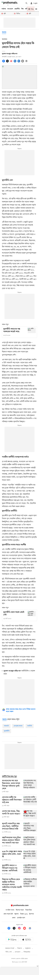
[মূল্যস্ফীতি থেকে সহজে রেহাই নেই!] (32, 613)
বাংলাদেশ (10, 9)
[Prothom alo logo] (19, 906)
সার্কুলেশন (28, 948)
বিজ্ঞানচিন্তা (28, 910)
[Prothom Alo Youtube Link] (25, 929)
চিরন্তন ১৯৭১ (24, 914)
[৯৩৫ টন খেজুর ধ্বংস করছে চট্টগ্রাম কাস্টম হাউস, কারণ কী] (30, 855)
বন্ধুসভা (16, 914)
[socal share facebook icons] (4, 62)
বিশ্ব (22, 9)
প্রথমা (14, 918)
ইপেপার (31, 914)
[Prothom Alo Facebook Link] (9, 929)
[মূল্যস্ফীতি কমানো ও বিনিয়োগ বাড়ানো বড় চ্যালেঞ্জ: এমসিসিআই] (30, 869)
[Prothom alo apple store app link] (26, 939)
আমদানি (6, 726)
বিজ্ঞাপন (19, 948)
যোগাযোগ (17, 952)
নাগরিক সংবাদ (10, 910)
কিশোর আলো (20, 910)
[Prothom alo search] (26, 3)
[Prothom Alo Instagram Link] (20, 929)
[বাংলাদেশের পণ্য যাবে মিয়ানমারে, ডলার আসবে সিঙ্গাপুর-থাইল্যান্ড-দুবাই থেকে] (30, 786)
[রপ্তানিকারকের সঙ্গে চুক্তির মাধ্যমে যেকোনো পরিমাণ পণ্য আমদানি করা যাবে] (30, 841)
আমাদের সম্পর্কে (9, 948)
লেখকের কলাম (18, 726)
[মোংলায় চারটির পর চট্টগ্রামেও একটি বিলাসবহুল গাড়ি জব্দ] (30, 801)
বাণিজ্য (27, 9)
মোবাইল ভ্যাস (21, 918)
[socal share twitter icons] (8, 62)
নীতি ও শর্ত (9, 952)
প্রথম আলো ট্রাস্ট (8, 914)
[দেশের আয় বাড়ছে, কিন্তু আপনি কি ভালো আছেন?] (30, 814)
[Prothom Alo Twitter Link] (15, 929)
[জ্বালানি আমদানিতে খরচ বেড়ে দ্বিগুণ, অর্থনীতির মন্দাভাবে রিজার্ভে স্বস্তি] (30, 827)
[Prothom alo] (10, 3)
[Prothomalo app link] (12, 939)
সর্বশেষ (4, 9)
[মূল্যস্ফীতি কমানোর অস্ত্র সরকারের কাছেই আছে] (32, 330)
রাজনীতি (17, 9)
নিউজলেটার (27, 952)
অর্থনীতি (29, 726)
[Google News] (30, 928)
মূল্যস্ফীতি (7, 731)
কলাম (4, 32)
